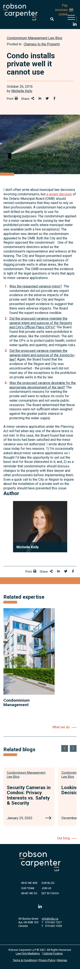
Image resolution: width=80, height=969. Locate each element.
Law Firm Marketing (28, 953)
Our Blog (47, 882)
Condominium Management (16, 702)
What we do (61, 727)
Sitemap (62, 960)
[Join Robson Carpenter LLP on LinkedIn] (75, 24)
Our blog (63, 838)
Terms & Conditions (25, 960)
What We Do (29, 893)
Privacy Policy (47, 960)
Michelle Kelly (21, 91)
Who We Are (29, 882)
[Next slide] (73, 748)
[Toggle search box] (52, 19)
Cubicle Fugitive (53, 953)
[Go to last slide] (64, 748)
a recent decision (59, 194)
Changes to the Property (42, 44)
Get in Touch (50, 893)
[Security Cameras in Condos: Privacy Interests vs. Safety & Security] (48, 818)
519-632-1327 (53, 922)
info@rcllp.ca (50, 918)
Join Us (46, 888)
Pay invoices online (61, 9)
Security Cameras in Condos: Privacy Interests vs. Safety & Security (29, 795)
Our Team (27, 888)
